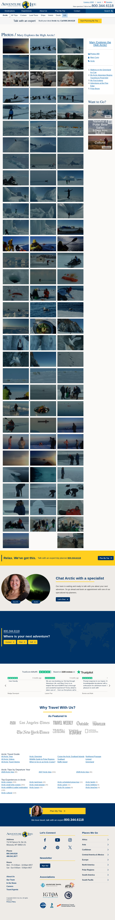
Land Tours (33, 15)
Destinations (10, 11)
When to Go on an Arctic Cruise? (42, 762)
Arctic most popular (37, 785)
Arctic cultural (6, 793)
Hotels (50, 15)
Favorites (109, 2)
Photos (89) (95, 54)
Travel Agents (12, 890)
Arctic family (90, 782)
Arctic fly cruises (64, 787)
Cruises (23, 15)
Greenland (90, 762)
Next (109, 685)
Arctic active (62, 785)
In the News (11, 883)
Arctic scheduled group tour (68, 782)
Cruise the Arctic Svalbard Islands (71, 756)
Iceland (88, 759)
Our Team (11, 880)
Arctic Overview (35, 756)
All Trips (14, 15)
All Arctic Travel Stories (10, 762)
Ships (43, 15)
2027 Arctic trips (45, 772)
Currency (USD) (89, 2)
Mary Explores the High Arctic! (100, 43)
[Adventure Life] (18, 4)
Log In (99, 2)
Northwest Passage (93, 756)
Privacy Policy (11, 902)
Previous (5, 685)
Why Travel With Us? (57, 707)
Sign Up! (45, 866)
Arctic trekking (91, 785)
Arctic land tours (35, 782)
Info (64, 15)
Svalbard (61, 759)
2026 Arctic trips (7, 772)
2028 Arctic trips (82, 772)
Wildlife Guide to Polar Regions (41, 759)
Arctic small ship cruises (11, 785)
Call (67, 21)
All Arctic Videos (7, 759)
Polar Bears (95, 89)
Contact (77, 11)
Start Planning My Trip (89, 21)
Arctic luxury (34, 787)
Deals (58, 15)
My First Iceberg (96, 80)
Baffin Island (62, 762)
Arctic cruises (6, 782)
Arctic (5, 15)
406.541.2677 (12, 856)
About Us (43, 11)
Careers (10, 886)
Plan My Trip (60, 11)
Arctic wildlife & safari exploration (14, 787)
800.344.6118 (103, 6)
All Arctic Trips (7, 756)
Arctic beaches (91, 787)
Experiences (27, 11)
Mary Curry (94, 57)
